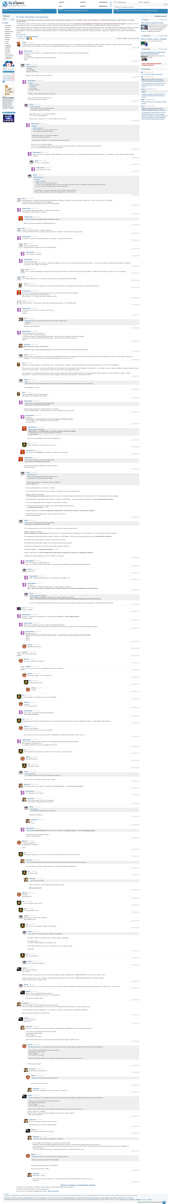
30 (13, 79)
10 (3, 76)
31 (3, 81)
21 (10, 78)
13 (8, 76)
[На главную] (111, 4)
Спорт (6, 41)
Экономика (8, 25)
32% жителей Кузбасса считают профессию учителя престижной (22, 10)
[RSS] (111, 2)
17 (3, 78)
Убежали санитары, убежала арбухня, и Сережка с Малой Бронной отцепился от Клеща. (153, 95)
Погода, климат (9, 55)
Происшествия (9, 31)
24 (3, 79)
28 (10, 79)
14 (10, 76)
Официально (103, 2)
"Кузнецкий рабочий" (31, 36)
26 (7, 79)
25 (5, 79)
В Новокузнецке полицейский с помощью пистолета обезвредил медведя (135, 10)
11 (5, 76)
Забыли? (146, 2)
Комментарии (103, 6)
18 (5, 78)
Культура (7, 27)
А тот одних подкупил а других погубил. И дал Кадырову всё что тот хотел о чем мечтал (154, 85)
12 (7, 76)
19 (7, 78)
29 (11, 79)
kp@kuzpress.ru (124, 1199)
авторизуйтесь (45, 1189)
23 (13, 78)
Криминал (8, 33)
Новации (7, 49)
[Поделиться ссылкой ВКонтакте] (28, 38)
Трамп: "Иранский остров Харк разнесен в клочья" (73, 10)
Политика (7, 37)
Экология (7, 29)
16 (13, 76)
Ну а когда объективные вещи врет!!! (152, 74)
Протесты (8, 53)
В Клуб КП (6, 16)
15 (11, 76)
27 (8, 79)
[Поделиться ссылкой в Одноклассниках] (31, 38)
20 (8, 78)
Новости (83, 2)
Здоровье (7, 51)
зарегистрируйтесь (53, 1191)
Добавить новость (161, 16)
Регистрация (121, 2)
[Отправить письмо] (111, 6)
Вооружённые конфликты (9, 57)
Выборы (7, 39)
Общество (8, 35)
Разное (7, 43)
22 (11, 78)
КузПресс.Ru (25, 1199)
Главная (61, 2)
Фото (60, 6)
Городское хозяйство (8, 46)
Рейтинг (82, 6)
